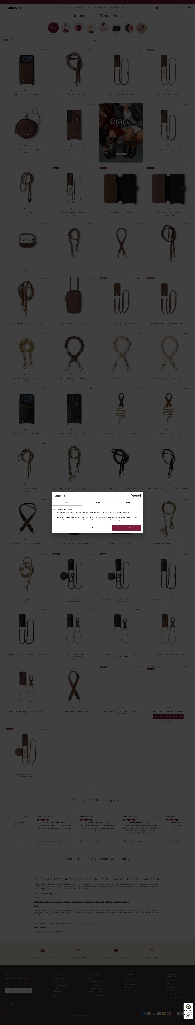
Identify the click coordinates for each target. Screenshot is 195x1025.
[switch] (188, 1016)
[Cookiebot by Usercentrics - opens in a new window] (132, 495)
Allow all (127, 528)
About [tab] (128, 502)
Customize (96, 528)
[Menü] (192, 1004)
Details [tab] (97, 502)
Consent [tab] (67, 502)
